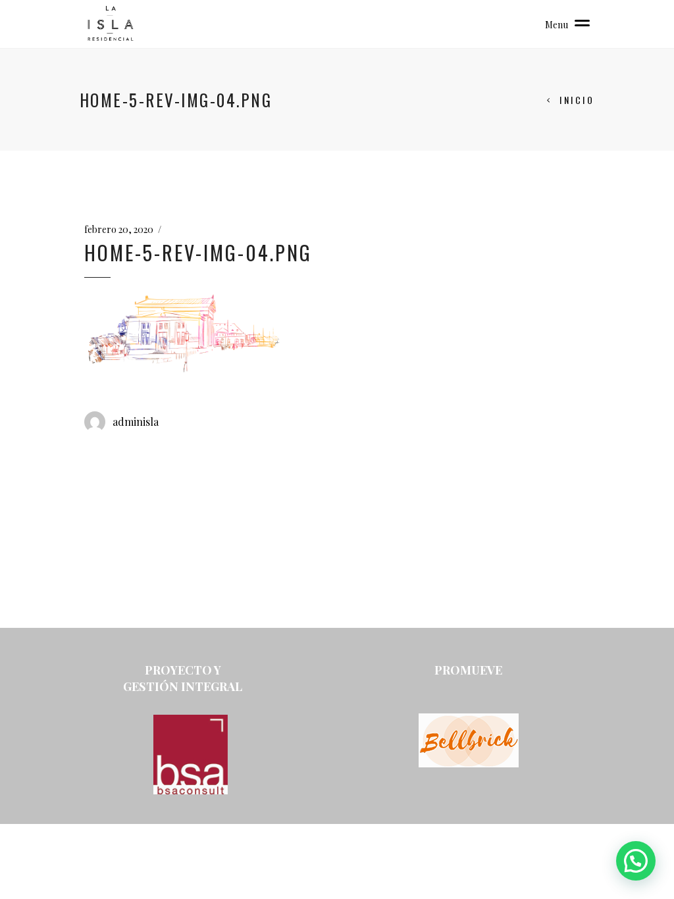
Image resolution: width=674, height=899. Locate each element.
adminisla (136, 421)
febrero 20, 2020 (118, 229)
